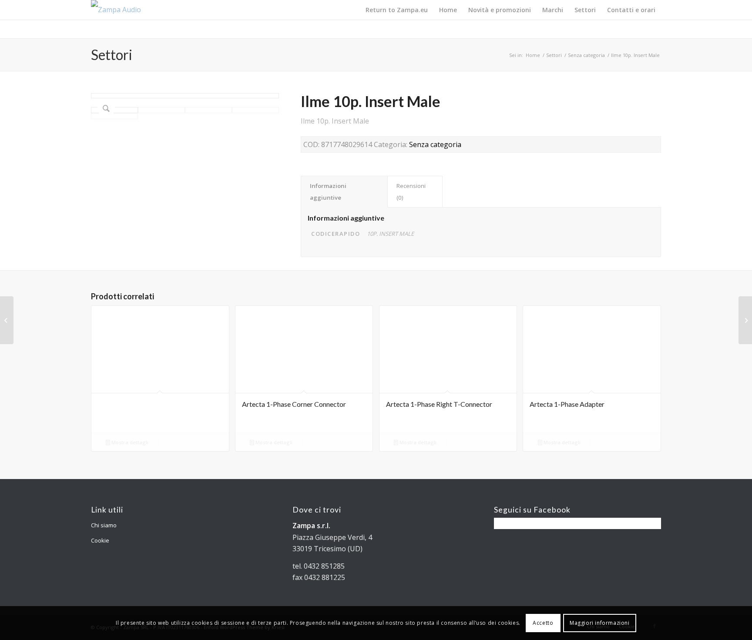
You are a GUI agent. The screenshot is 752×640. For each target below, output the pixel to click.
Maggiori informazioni (600, 623)
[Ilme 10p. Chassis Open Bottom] (6, 320)
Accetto (543, 623)
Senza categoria (586, 55)
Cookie (100, 540)
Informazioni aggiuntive (328, 191)
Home (533, 55)
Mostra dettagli (129, 442)
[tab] (344, 192)
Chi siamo (104, 525)
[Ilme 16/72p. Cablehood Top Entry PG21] (745, 320)
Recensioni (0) (411, 191)
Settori (111, 54)
